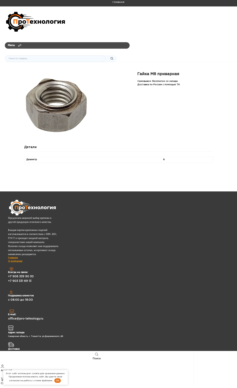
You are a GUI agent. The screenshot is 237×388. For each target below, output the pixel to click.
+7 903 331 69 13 (19, 281)
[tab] (30, 148)
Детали (30, 147)
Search (112, 58)
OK (57, 380)
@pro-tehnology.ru (218, 15)
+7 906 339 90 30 (21, 276)
